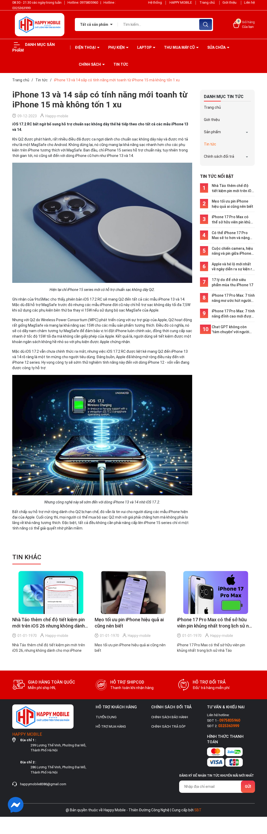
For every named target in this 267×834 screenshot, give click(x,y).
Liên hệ (249, 2)
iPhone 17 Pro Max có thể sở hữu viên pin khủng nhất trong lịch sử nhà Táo (233, 220)
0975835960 (89, 2)
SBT (198, 810)
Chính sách (90, 64)
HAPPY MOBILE (180, 2)
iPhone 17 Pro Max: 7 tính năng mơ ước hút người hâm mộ (233, 298)
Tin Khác (26, 557)
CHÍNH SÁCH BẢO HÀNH (169, 717)
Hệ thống (155, 2)
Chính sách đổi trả (219, 156)
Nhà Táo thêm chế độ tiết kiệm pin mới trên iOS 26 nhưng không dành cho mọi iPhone (233, 188)
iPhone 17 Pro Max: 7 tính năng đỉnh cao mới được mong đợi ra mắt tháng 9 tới (233, 314)
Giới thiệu (229, 2)
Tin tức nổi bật (217, 176)
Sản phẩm (212, 132)
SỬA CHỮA (216, 47)
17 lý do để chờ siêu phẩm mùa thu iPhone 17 (232, 282)
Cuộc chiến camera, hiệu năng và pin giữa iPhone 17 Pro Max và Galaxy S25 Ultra (232, 251)
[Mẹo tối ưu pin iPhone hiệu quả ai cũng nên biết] (133, 592)
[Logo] (39, 24)
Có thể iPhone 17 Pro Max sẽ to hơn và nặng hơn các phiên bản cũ (231, 236)
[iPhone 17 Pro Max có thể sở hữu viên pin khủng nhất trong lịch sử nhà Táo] (215, 592)
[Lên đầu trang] (258, 801)
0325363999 (21, 8)
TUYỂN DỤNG (106, 717)
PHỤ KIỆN (116, 47)
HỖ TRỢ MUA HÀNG (111, 726)
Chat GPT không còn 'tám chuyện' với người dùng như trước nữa (230, 330)
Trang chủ (207, 2)
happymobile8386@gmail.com (43, 784)
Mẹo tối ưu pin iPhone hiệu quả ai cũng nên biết (232, 204)
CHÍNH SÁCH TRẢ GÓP (168, 726)
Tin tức (120, 64)
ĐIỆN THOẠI (85, 47)
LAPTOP (144, 47)
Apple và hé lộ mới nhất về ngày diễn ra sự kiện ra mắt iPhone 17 (233, 267)
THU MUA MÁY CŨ (180, 47)
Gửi (248, 786)
